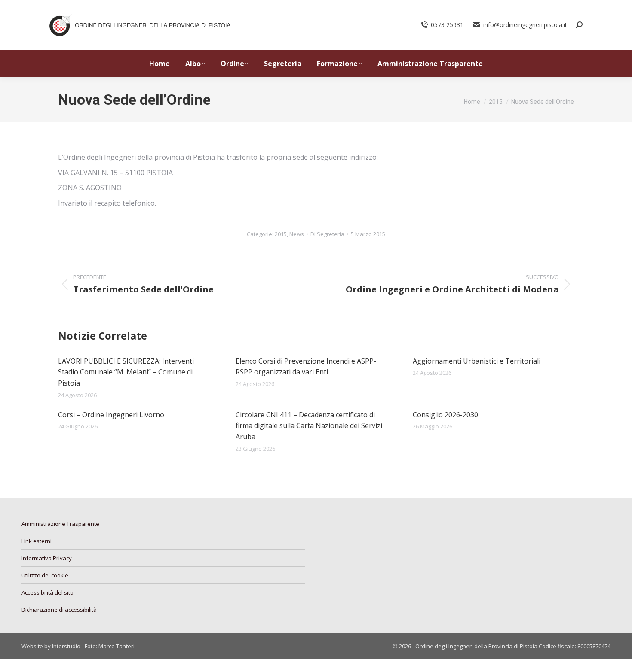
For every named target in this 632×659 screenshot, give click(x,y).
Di (327, 234)
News (296, 234)
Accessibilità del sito (47, 592)
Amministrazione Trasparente (60, 524)
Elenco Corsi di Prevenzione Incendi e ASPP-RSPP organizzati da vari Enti (306, 366)
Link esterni (36, 541)
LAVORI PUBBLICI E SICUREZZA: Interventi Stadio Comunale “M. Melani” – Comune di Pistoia (126, 372)
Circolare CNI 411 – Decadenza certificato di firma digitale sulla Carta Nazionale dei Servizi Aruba (309, 425)
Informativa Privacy (46, 558)
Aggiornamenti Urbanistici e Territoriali (476, 361)
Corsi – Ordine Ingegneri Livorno (111, 414)
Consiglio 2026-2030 (445, 414)
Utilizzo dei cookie (44, 575)
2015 (281, 234)
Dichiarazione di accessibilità (59, 609)
